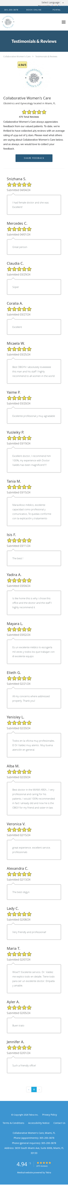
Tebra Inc (33, 1114)
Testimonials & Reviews (46, 56)
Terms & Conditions (13, 1122)
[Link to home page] (30, 22)
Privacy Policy (49, 1114)
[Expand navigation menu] (63, 22)
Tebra (48, 1172)
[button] (34, 10)
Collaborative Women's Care (17, 56)
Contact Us (59, 1122)
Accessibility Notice (39, 1122)
